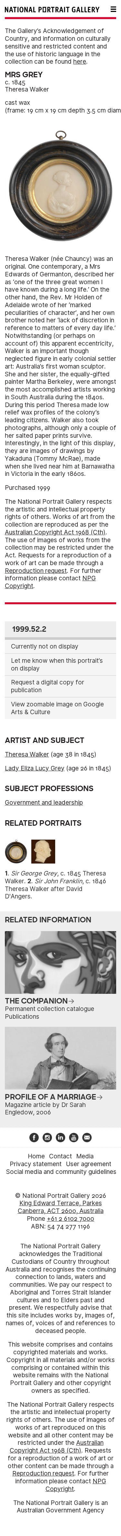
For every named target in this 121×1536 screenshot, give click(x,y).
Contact (60, 1156)
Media (85, 1156)
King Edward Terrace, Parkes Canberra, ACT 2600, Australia (61, 1207)
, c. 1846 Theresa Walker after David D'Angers (55, 888)
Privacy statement (36, 1164)
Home (36, 1156)
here (79, 61)
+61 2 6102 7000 (70, 1218)
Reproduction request (36, 571)
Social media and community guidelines (61, 1172)
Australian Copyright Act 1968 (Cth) (55, 532)
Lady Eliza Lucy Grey (35, 768)
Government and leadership (44, 802)
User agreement (88, 1164)
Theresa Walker (27, 89)
